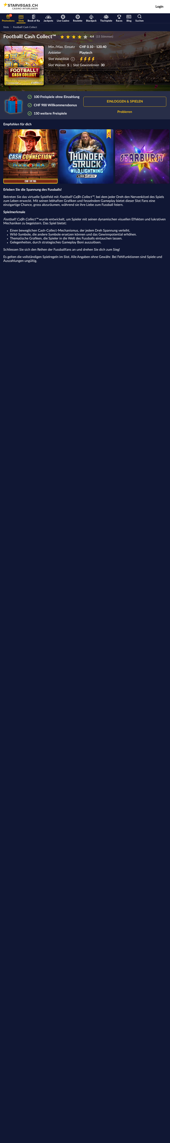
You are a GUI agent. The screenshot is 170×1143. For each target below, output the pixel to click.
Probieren (124, 112)
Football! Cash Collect (25, 27)
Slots (6, 27)
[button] (124, 102)
